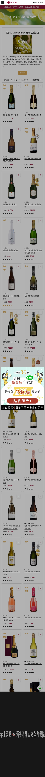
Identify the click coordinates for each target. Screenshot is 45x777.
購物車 (36, 2)
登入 (41, 2)
